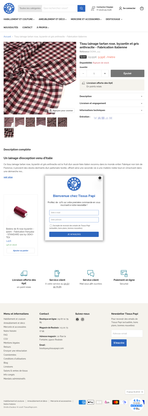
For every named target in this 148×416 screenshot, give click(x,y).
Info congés (9, 374)
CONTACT (27, 27)
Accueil (7, 36)
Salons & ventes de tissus (16, 371)
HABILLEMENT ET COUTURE (18, 19)
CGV (6, 339)
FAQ (5, 335)
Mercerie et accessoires (15, 327)
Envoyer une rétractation (15, 351)
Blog (6, 363)
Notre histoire (10, 331)
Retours (7, 347)
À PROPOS (42, 27)
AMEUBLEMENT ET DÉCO (52, 19)
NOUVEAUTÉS (11, 27)
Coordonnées (10, 355)
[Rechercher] (81, 8)
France (133, 392)
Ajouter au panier (20, 251)
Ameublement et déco (14, 323)
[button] (127, 8)
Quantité (83, 67)
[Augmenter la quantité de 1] (105, 73)
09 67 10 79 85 (105, 10)
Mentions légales (12, 343)
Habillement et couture (14, 319)
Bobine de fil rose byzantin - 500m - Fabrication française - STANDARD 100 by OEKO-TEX (20, 233)
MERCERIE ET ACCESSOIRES (85, 19)
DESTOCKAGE (113, 19)
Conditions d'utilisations (15, 359)
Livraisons (8, 367)
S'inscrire (119, 342)
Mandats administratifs (14, 379)
